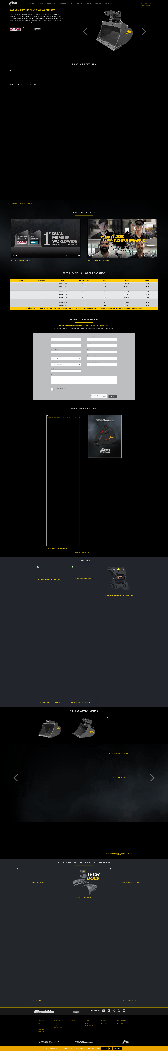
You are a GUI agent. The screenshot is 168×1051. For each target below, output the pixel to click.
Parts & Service (76, 4)
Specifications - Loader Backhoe (84, 273)
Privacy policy (117, 1048)
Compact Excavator (44, 1022)
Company (89, 343)
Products (30, 4)
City (88, 349)
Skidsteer (72, 1020)
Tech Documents (121, 1020)
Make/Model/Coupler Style (94, 355)
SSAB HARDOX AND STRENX (20, 261)
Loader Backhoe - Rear (59, 1024)
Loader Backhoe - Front (59, 1021)
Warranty (103, 1024)
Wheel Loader (42, 1024)
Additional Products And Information (84, 862)
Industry (54, 368)
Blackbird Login (146, 3)
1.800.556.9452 (145, 5)
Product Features (84, 64)
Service (103, 1022)
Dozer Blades (74, 1022)
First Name (54, 336)
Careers (98, 4)
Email (53, 343)
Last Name (90, 336)
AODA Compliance (122, 1022)
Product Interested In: (93, 362)
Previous (85, 31)
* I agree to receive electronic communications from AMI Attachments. (65, 389)
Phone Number (55, 349)
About (88, 4)
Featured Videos (84, 212)
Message (53, 374)
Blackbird (41, 1029)
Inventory (63, 4)
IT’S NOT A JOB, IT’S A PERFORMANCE (100, 261)
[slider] (39, 256)
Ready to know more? (84, 319)
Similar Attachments (84, 711)
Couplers (84, 560)
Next (144, 31)
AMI (14, 3)
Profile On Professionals (89, 1024)
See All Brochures (84, 553)
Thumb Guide (120, 1024)
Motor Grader (58, 1027)
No (110, 1048)
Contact (108, 4)
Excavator (41, 1020)
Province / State (56, 355)
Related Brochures (84, 408)
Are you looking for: (57, 362)
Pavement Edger (74, 1024)
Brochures (51, 4)
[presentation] (99, 396)
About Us (41, 1031)
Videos (40, 4)
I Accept (104, 1048)
